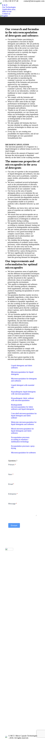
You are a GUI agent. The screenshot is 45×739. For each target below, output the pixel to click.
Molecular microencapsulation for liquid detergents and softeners (23, 423)
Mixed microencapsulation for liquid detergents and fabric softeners (22, 431)
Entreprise (13, 494)
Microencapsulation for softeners (23, 453)
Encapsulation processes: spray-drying (23, 447)
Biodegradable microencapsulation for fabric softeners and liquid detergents (22, 407)
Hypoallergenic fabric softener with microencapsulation (22, 399)
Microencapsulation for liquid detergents (22, 373)
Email (11, 484)
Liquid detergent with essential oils (22, 386)
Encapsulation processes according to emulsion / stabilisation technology (20, 439)
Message (12, 504)
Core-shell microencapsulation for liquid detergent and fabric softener (24, 415)
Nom (10, 474)
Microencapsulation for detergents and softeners (24, 380)
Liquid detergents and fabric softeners (21, 367)
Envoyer (14, 525)
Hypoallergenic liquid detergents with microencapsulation (23, 393)
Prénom (12, 465)
